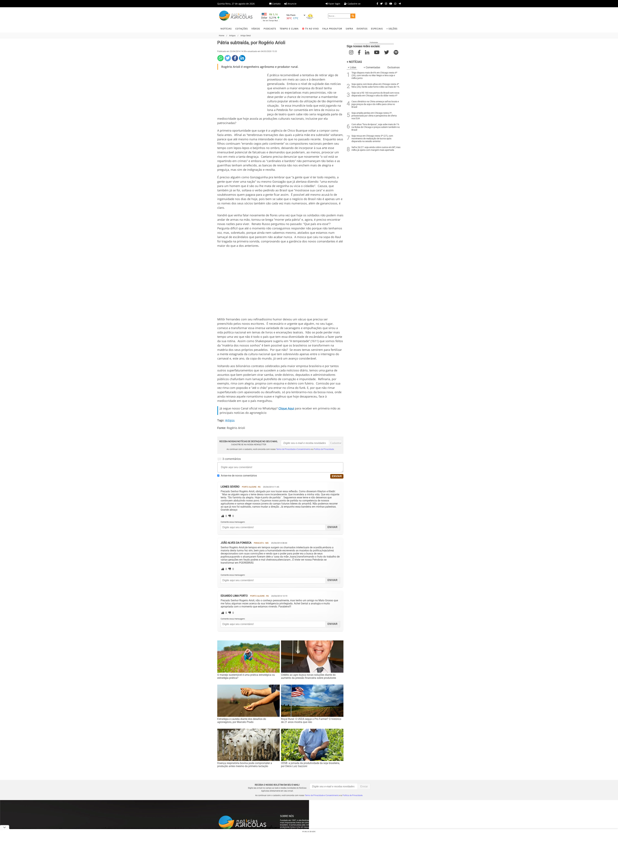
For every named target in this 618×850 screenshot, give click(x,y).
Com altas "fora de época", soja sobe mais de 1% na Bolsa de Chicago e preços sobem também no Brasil (375, 127)
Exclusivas (394, 67)
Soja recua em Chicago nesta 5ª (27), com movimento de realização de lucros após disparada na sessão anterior (372, 138)
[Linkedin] (242, 58)
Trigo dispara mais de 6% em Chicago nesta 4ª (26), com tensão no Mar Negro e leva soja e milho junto (374, 75)
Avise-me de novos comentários (239, 475)
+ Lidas (352, 67)
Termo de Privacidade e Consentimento (293, 449)
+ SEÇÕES (392, 28)
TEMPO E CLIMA (289, 28)
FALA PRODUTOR (332, 28)
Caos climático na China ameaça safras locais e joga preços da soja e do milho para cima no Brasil (375, 104)
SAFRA (349, 28)
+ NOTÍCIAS (354, 61)
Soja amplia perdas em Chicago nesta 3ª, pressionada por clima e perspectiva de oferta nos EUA (374, 116)
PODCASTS (270, 28)
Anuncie (291, 3)
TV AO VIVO (312, 28)
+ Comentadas (372, 67)
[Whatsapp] (394, 3)
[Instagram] (385, 3)
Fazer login (334, 3)
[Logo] (235, 16)
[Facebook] (376, 3)
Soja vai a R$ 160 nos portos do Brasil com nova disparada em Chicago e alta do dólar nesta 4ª (375, 94)
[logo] (245, 823)
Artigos (230, 420)
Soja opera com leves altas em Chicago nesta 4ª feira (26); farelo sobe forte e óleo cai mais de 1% (375, 85)
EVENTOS (362, 28)
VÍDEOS (255, 28)
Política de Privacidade (324, 449)
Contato (276, 3)
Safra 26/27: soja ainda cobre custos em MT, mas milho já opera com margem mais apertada (375, 148)
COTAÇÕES (241, 28)
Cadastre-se (353, 3)
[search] (353, 16)
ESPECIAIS (377, 28)
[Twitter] (381, 3)
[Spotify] (396, 52)
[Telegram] (399, 3)
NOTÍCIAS (226, 28)
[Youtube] (390, 3)
